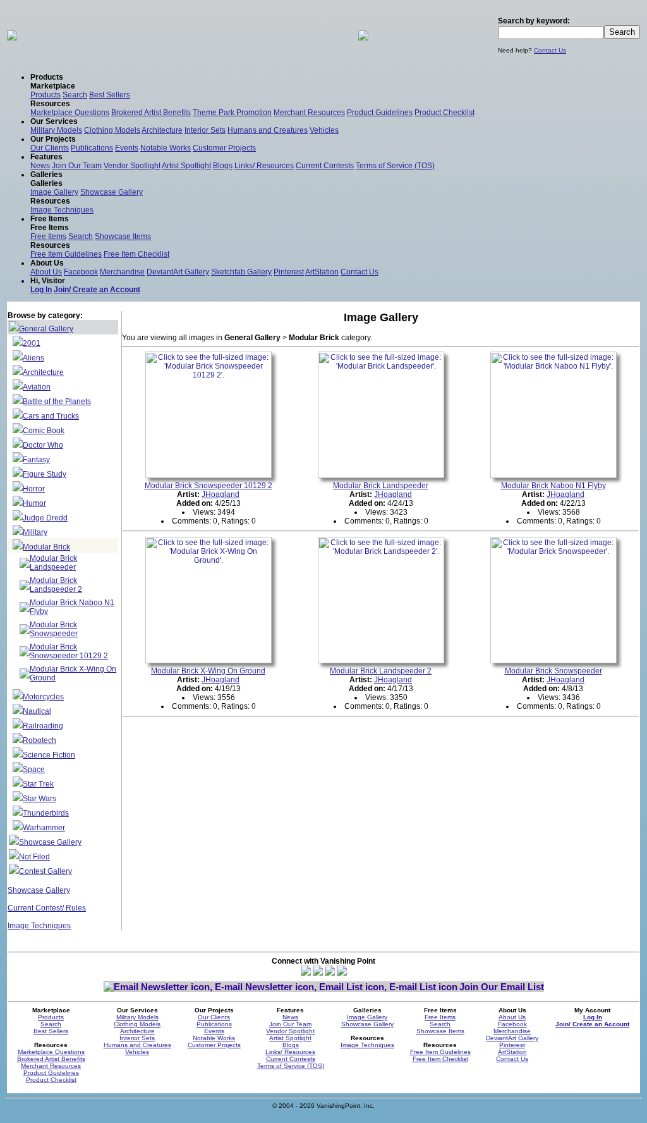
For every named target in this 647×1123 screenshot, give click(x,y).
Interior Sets (205, 130)
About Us (46, 271)
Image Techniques (62, 210)
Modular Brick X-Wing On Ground (208, 670)
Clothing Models (112, 130)
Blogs (223, 165)
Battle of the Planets (57, 401)
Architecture (162, 130)
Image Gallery (54, 192)
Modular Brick (46, 547)
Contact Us (550, 50)
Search (75, 94)
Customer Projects (224, 148)
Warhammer (44, 827)
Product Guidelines (380, 112)
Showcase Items (123, 236)
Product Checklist (444, 112)
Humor (34, 503)
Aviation (37, 387)
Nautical (37, 711)
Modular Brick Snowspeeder (54, 629)
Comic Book (43, 430)
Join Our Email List (501, 986)
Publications (92, 148)
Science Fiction (49, 755)
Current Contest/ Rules (47, 908)
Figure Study (44, 474)
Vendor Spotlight (132, 165)
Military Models (56, 130)
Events (126, 148)
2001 (31, 343)
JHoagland (220, 494)
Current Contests (325, 165)
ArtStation (322, 271)
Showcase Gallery (111, 192)
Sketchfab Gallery (241, 271)
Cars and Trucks (51, 416)
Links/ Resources (264, 165)
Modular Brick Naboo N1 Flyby (553, 485)
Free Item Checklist (136, 254)
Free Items (48, 236)
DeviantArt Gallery (178, 271)
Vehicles (324, 130)
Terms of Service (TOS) (395, 165)
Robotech (39, 740)
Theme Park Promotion (232, 112)
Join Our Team (77, 165)
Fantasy (36, 459)
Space (34, 769)
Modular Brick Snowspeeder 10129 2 (69, 651)
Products (45, 94)
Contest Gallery (45, 871)
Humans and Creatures (267, 130)
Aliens (33, 357)
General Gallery (46, 328)
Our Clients (49, 148)
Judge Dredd (45, 517)
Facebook (81, 271)
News (40, 165)
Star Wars (39, 798)
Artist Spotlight (186, 165)
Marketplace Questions (69, 112)
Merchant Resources (309, 112)
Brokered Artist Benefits (151, 112)
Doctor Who (43, 445)
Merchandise (122, 271)
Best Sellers (109, 94)
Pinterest (289, 271)
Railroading (43, 725)
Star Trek (38, 784)
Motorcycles (43, 696)
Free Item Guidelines (66, 254)
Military (35, 532)
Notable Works (165, 148)
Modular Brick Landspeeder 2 (56, 585)
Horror (34, 488)
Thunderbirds (46, 813)
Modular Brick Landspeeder (53, 563)
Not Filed (34, 856)
